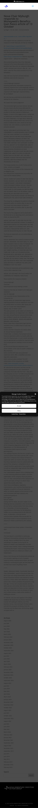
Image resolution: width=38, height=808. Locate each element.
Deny (19, 411)
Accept (19, 406)
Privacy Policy (22, 414)
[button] (35, 394)
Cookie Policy (15, 414)
